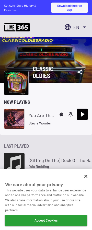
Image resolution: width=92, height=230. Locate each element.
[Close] (85, 176)
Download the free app (69, 7)
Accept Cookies (46, 220)
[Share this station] (80, 72)
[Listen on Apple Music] (61, 114)
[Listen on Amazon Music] (70, 114)
